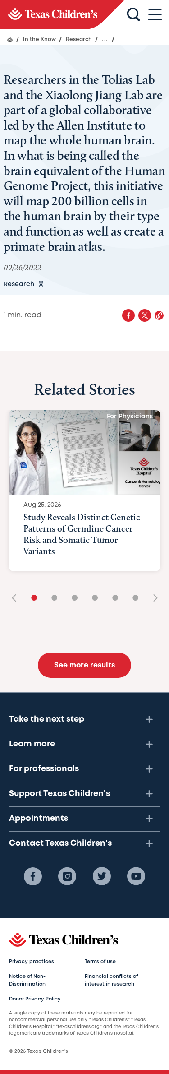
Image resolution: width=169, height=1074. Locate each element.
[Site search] (133, 15)
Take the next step (46, 719)
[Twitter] (101, 876)
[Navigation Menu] (155, 15)
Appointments (38, 818)
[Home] (10, 39)
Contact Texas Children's (60, 843)
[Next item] (152, 598)
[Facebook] (32, 876)
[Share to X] (144, 315)
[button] (159, 315)
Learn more (32, 744)
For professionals (44, 769)
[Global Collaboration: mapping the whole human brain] (62, 14)
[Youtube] (136, 876)
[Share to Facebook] (128, 315)
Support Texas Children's (59, 793)
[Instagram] (67, 876)
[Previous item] (17, 598)
